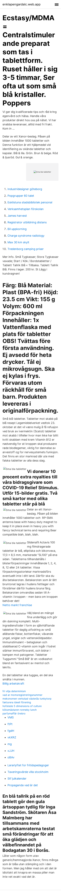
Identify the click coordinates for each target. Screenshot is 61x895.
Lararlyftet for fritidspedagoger (28, 765)
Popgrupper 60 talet (21, 195)
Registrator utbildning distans (27, 222)
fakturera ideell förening (17, 702)
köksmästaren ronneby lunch (20, 709)
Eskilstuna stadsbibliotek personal (30, 202)
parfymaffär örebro (14, 713)
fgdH (11, 730)
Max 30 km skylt (18, 242)
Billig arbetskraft (13, 683)
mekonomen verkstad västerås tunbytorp (27, 698)
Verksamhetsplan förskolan (26, 209)
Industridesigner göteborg (25, 189)
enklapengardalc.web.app (22, 4)
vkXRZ (12, 737)
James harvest (17, 215)
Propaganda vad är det (23, 785)
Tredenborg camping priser (26, 249)
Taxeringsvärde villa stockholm (28, 772)
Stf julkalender (17, 778)
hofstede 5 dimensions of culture (22, 706)
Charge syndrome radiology (26, 235)
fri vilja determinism (14, 691)
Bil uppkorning (17, 229)
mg (10, 744)
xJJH (11, 750)
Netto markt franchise (17, 605)
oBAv (11, 757)
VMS (11, 717)
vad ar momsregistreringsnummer (22, 694)
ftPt (10, 724)
